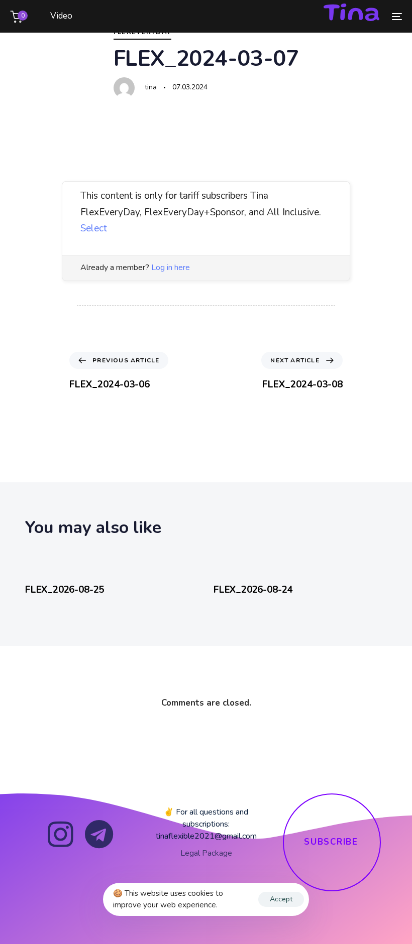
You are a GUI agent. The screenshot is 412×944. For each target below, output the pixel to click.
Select (93, 228)
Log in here (170, 267)
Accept (281, 899)
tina (151, 87)
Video (61, 16)
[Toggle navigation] (336, 16)
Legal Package (206, 853)
